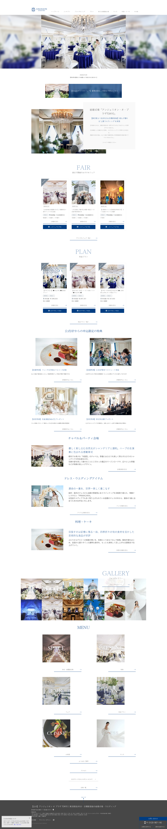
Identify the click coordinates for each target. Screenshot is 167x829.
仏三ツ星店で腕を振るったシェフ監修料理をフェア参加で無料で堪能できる (50, 374)
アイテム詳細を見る (83, 512)
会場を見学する (146, 826)
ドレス (115, 11)
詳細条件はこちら (67, 380)
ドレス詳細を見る (122, 506)
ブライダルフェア (80, 11)
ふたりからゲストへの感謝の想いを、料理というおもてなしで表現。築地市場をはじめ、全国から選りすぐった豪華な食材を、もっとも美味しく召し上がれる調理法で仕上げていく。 (102, 542)
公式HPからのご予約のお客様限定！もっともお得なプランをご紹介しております (106, 374)
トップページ (55, 11)
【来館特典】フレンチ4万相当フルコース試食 (49, 370)
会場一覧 (83, 787)
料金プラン (122, 712)
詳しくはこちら (17, 824)
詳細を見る (54, 221)
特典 (122, 669)
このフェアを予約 (55, 227)
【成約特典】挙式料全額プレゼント (99, 419)
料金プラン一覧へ (83, 322)
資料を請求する (160, 826)
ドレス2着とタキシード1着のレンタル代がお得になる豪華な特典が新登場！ (50, 423)
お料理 (68, 754)
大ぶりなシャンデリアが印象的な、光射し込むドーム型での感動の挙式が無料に (106, 423)
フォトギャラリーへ (116, 584)
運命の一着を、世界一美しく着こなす (89, 488)
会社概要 (33, 820)
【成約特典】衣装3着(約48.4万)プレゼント (47, 419)
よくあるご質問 (83, 761)
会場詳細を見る (122, 469)
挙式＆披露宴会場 (103, 11)
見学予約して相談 (55, 310)
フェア (68, 712)
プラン (92, 11)
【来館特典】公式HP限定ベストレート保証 (102, 370)
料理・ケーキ (126, 11)
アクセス (83, 770)
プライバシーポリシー (45, 820)
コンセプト (67, 11)
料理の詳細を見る (122, 550)
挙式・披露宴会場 (67, 669)
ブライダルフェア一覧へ (83, 238)
